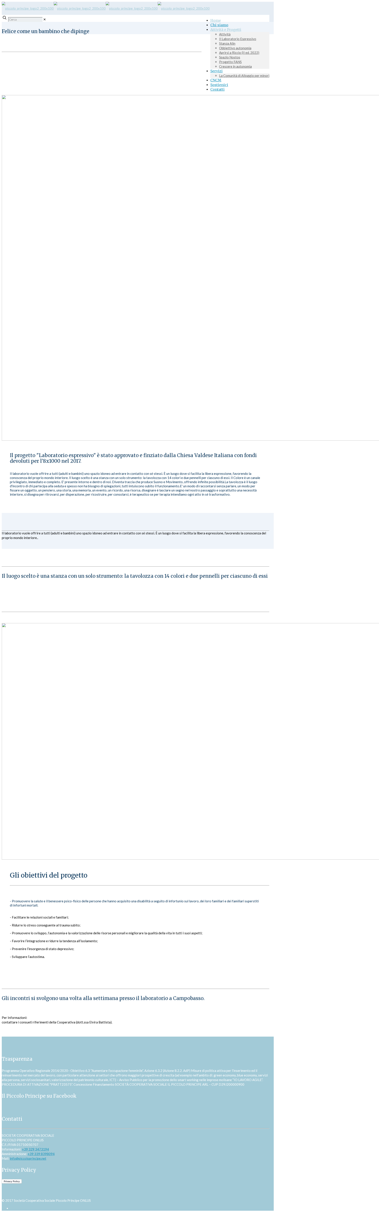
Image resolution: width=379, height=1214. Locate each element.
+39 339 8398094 (41, 1154)
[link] (44, 19)
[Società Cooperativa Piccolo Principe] (106, 8)
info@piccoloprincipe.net (28, 1158)
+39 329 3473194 (35, 1149)
